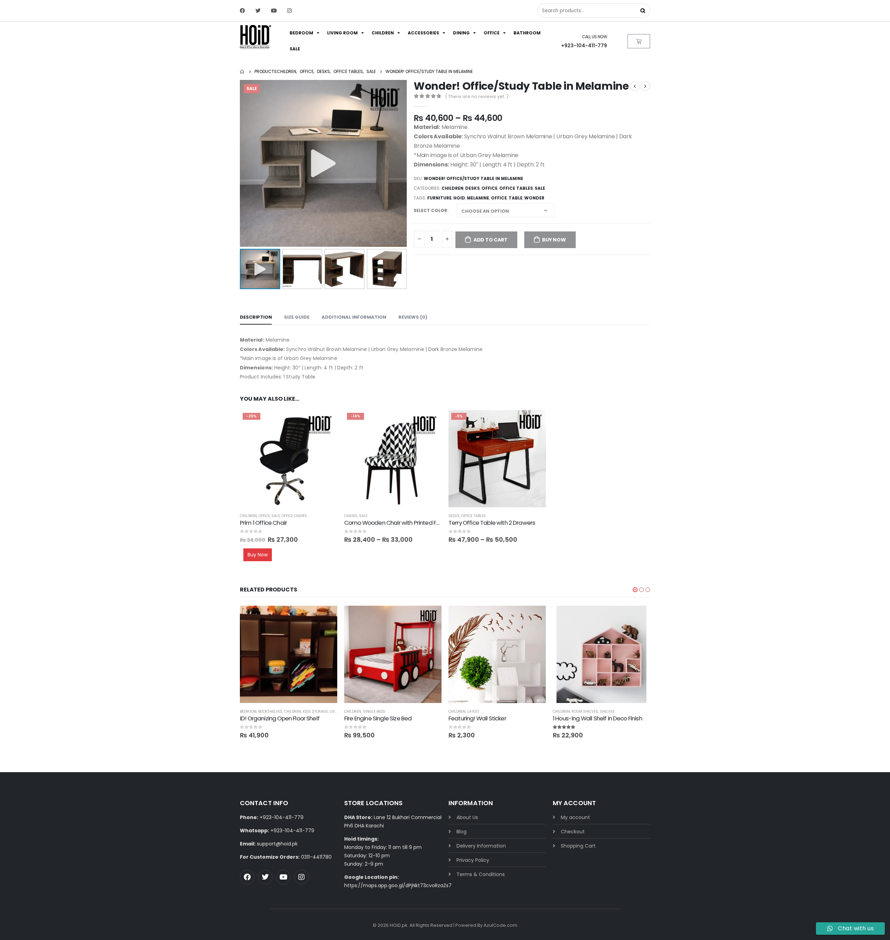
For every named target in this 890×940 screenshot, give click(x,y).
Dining (461, 33)
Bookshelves (270, 711)
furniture (439, 198)
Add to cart (491, 239)
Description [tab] (256, 317)
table (516, 198)
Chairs (350, 515)
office (499, 198)
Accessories (423, 33)
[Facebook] (242, 10)
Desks (472, 188)
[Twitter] (258, 10)
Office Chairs (294, 515)
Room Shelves (585, 711)
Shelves (607, 711)
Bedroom (301, 33)
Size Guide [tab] (296, 317)
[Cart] (639, 41)
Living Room (342, 33)
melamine (478, 198)
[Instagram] (289, 10)
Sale (295, 49)
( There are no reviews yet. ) (476, 96)
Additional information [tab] (354, 317)
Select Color (430, 210)
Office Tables (516, 188)
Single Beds (374, 711)
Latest (473, 711)
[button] (635, 590)
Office (492, 33)
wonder (534, 198)
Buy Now (554, 239)
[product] (288, 654)
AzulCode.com (500, 925)
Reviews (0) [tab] (412, 317)
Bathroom (527, 33)
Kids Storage (315, 711)
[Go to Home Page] (242, 71)
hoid (459, 198)
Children (383, 33)
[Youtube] (273, 10)
